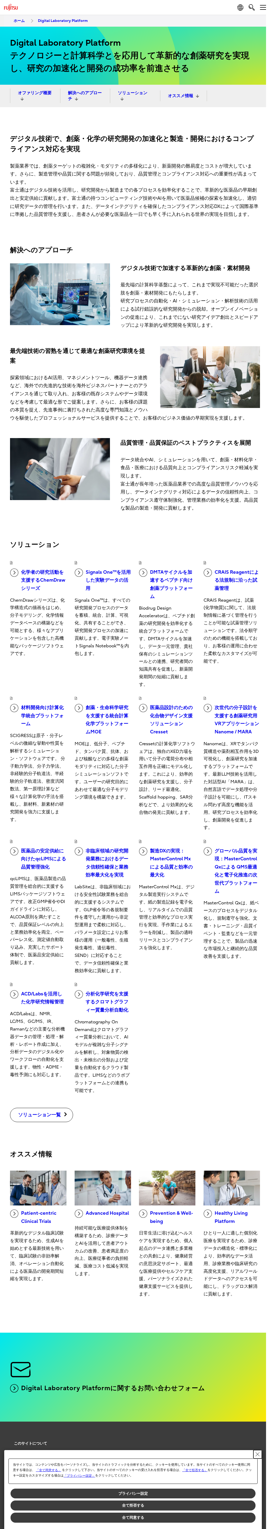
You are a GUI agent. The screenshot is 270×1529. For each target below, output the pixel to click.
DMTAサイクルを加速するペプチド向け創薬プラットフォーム (171, 584)
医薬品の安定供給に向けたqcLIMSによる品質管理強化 (43, 859)
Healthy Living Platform (231, 1217)
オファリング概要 (35, 93)
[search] (252, 7)
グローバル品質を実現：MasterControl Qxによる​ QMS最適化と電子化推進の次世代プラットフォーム (236, 871)
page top (254, 1438)
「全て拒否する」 (195, 1470)
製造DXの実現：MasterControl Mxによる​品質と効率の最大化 (171, 863)
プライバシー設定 (133, 1493)
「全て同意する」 (48, 1470)
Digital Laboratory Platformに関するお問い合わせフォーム (113, 1388)
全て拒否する (133, 1505)
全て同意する (133, 1517)
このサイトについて (30, 1443)
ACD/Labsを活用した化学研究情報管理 (42, 998)
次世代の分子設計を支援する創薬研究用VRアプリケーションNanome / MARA (237, 720)
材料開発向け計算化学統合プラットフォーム (42, 715)
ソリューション (132, 93)
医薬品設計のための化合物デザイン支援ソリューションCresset (171, 720)
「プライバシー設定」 (79, 1476)
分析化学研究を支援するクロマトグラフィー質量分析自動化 (107, 1002)
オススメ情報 (180, 95)
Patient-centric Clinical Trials (38, 1217)
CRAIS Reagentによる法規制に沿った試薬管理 (237, 580)
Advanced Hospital (107, 1213)
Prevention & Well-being (171, 1217)
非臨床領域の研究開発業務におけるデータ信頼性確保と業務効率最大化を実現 (107, 863)
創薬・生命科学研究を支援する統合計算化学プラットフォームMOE (107, 720)
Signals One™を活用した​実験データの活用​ (108, 580)
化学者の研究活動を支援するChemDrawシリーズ (43, 580)
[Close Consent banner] (257, 1454)
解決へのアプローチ (85, 96)
